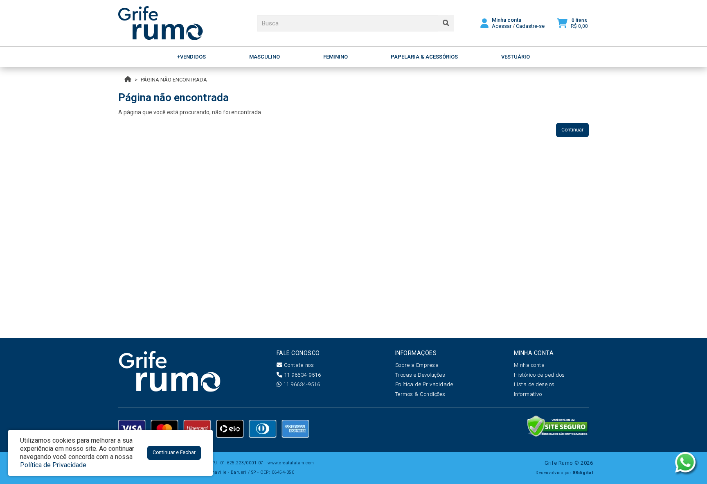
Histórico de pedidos (539, 375)
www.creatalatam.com (291, 463)
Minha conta (529, 365)
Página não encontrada (174, 80)
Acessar (501, 26)
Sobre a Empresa (417, 365)
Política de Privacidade (424, 384)
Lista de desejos (534, 384)
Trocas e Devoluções (420, 375)
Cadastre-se (530, 26)
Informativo (528, 394)
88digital (583, 472)
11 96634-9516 (301, 375)
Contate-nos (298, 365)
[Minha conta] (484, 23)
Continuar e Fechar (174, 452)
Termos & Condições (420, 394)
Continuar (572, 130)
